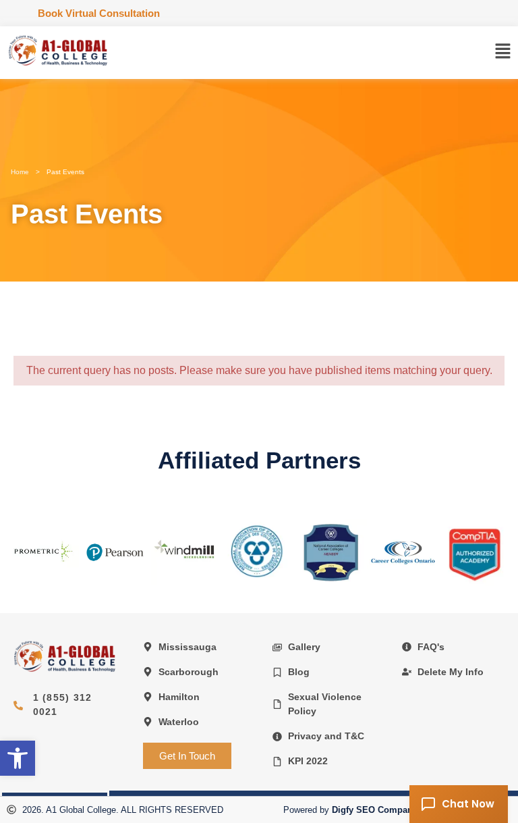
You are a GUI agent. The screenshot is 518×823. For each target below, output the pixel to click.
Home (20, 172)
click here (42, 551)
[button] (503, 53)
